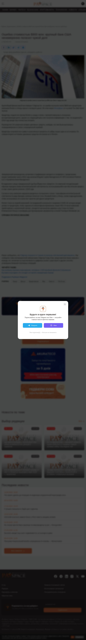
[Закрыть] (64, 304)
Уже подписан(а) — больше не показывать (43, 332)
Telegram (34, 325)
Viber (55, 325)
